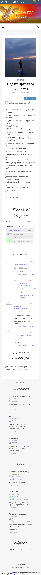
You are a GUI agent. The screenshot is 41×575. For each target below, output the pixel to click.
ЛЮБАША (13, 492)
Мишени (12, 416)
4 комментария (25, 92)
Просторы (20, 12)
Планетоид (13, 438)
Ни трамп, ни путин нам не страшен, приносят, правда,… (20, 503)
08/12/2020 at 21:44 (28, 289)
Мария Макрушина (20, 307)
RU (34, 1)
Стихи (20, 80)
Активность (22, 567)
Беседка (14, 567)
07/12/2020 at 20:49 (22, 312)
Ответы (20, 464)
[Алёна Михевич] (9, 236)
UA (28, 567)
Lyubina (15, 401)
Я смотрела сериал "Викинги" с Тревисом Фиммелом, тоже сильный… (20, 527)
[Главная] (2, 2)
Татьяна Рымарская (15, 494)
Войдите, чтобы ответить (24, 274)
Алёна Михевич (14, 230)
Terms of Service (29, 574)
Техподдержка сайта (4, 571)
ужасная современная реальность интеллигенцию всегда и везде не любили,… (20, 426)
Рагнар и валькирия (17, 514)
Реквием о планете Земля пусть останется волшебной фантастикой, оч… (20, 448)
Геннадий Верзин (14, 399)
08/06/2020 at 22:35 (22, 268)
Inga (14, 519)
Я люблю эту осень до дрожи (21, 396)
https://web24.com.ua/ (9, 249)
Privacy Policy (15, 574)
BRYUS (15, 497)
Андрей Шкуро (21, 265)
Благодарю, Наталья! (17, 482)
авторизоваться (22, 369)
